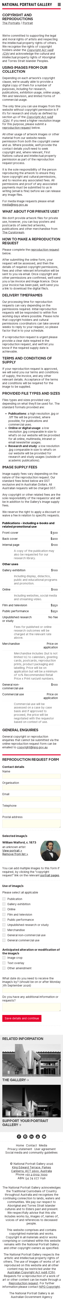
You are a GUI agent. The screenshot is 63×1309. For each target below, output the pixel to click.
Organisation (10, 783)
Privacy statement (19, 1149)
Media (43, 1145)
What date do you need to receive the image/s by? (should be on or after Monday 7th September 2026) (31, 982)
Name (6, 771)
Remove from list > (15, 854)
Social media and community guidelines (31, 1152)
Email (5, 794)
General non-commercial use (26, 935)
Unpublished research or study (28, 925)
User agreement (45, 1149)
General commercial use (23, 940)
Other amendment (19, 968)
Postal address (12, 817)
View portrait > (12, 850)
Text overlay (15, 963)
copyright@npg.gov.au (32, 747)
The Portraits (11, 23)
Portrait (28, 23)
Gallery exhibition (18, 904)
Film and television (19, 914)
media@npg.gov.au (15, 204)
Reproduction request (23, 1283)
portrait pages (49, 875)
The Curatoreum (13, 232)
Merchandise (16, 930)
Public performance (20, 919)
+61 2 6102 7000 (36, 1174)
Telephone (9, 805)
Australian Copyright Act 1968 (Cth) (31, 1272)
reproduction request (16, 128)
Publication (14, 899)
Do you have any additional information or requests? (30, 998)
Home (20, 1145)
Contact (31, 1145)
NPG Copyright (49, 1287)
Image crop (14, 958)
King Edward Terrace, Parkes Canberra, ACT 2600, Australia (31, 1169)
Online (11, 909)
